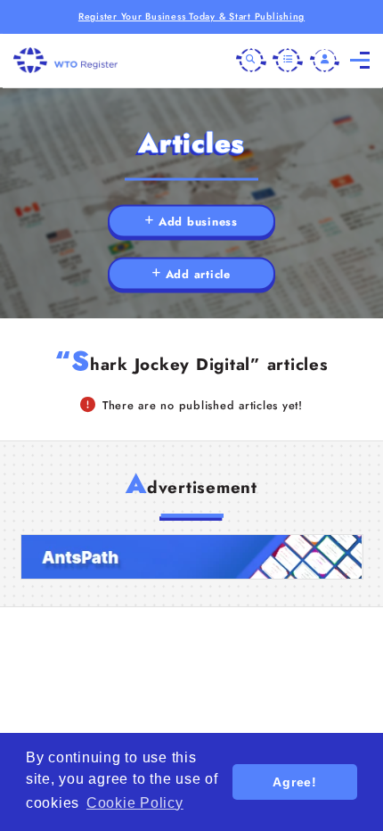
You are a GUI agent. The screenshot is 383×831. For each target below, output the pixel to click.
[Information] (288, 60)
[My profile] (325, 60)
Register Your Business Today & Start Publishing (191, 16)
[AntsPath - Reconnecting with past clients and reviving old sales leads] (192, 557)
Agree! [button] (295, 782)
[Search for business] (251, 60)
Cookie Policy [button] (134, 802)
